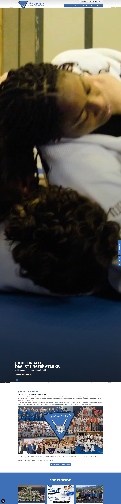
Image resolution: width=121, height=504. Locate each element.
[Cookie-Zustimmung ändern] (3, 501)
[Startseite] (31, 5)
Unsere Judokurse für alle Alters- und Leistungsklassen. (38, 370)
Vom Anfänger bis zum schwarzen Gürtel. (37, 365)
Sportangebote (85, 5)
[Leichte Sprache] (96, 1)
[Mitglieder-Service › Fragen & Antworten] (119, 264)
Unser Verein (74, 5)
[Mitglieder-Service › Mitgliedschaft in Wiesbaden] (119, 252)
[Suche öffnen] (99, 1)
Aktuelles (67, 5)
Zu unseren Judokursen (22, 374)
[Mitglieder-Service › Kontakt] (119, 261)
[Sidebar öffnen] (101, 1)
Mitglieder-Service (96, 5)
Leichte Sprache (93, 1)
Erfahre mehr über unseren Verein (60, 464)
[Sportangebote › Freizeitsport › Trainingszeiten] (119, 257)
